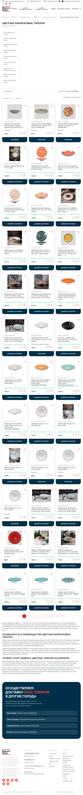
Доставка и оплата (64, 8)
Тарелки (36, 17)
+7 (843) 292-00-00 (31, 753)
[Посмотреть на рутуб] (7, 784)
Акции (51, 756)
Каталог (13, 17)
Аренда (53, 8)
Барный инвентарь (67, 756)
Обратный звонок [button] (29, 756)
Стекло (64, 778)
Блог (50, 763)
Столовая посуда (25, 17)
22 (52, 616)
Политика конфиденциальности (65, 792)
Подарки (14, 8)
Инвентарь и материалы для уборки (66, 760)
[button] (80, 9)
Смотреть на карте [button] (29, 768)
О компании (52, 753)
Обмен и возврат (54, 761)
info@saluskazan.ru (30, 760)
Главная (4, 17)
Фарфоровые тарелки (49, 17)
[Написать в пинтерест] (3, 784)
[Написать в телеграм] (7, 780)
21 (47, 616)
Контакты (75, 8)
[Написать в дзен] (16, 780)
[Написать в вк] (12, 780)
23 (57, 616)
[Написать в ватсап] (3, 780)
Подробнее (15, 139)
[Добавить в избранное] (25, 105)
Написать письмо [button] (29, 762)
